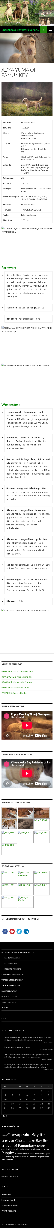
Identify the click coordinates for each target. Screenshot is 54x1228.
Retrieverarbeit (12, 963)
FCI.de (4, 1019)
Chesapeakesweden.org (13, 974)
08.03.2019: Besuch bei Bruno (16, 687)
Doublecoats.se (9, 996)
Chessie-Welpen (19, 1149)
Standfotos (19, 1153)
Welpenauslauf (20, 1157)
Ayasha (4, 1136)
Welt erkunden (7, 1159)
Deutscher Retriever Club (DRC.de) (18, 952)
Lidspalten (47, 1149)
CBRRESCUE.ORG (9, 1002)
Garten (29, 1149)
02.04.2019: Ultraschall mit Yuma (17, 682)
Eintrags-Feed (8, 1200)
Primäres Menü (50, 29)
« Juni (4, 1116)
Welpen (31, 1153)
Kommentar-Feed (10, 1205)
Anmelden (6, 1194)
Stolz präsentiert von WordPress (15, 1224)
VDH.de (5, 1013)
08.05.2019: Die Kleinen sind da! (17, 676)
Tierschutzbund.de (11, 985)
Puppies (8, 1153)
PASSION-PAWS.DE (9, 991)
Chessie (40, 1145)
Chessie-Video (7, 1149)
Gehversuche (37, 1149)
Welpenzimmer (43, 1157)
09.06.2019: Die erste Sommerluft (17, 671)
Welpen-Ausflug (40, 1153)
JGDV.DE (5, 1008)
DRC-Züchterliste (12, 969)
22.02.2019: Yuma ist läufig (14, 693)
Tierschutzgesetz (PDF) (12, 980)
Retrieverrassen (12, 958)
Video (25, 1153)
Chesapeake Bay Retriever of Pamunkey (21, 29)
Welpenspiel (32, 1157)
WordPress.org (9, 1210)
